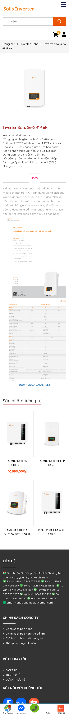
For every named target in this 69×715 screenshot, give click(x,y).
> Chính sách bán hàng (17, 628)
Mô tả (34, 178)
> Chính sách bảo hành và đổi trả (24, 633)
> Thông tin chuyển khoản (19, 643)
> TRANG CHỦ (11, 675)
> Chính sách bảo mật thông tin (23, 638)
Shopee (61, 713)
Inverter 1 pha (30, 44)
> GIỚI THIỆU (11, 670)
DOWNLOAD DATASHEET (34, 385)
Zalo (48, 713)
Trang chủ (8, 44)
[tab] (34, 178)
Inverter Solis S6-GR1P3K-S (17, 463)
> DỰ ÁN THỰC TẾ (14, 679)
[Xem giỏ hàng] (55, 35)
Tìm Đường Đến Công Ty (8, 713)
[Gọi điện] (34, 709)
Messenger (21, 713)
